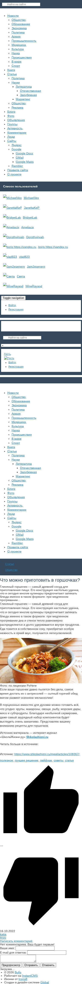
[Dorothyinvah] (13, 237)
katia (3, 934)
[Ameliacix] (11, 227)
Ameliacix (27, 227)
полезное (6, 760)
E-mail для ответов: (13, 952)
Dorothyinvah (35, 237)
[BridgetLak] (12, 217)
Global (44, 982)
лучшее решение (26, 760)
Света (21, 276)
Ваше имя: (7, 948)
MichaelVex (31, 198)
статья (69, 760)
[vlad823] (10, 256)
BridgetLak (30, 217)
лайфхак (46, 760)
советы (58, 760)
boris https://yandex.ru (53, 247)
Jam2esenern (36, 266)
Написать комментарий (16, 941)
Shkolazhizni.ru (37, 737)
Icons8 (23, 979)
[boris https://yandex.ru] (19, 247)
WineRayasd (33, 286)
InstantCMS (30, 975)
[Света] (9, 276)
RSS (3, 937)
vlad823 (24, 256)
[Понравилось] (41, 842)
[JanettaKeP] (12, 207)
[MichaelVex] (12, 198)
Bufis (18, 972)
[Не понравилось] (41, 927)
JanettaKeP (31, 207)
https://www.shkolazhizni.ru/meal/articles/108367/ (46, 754)
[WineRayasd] (13, 286)
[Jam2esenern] (14, 266)
